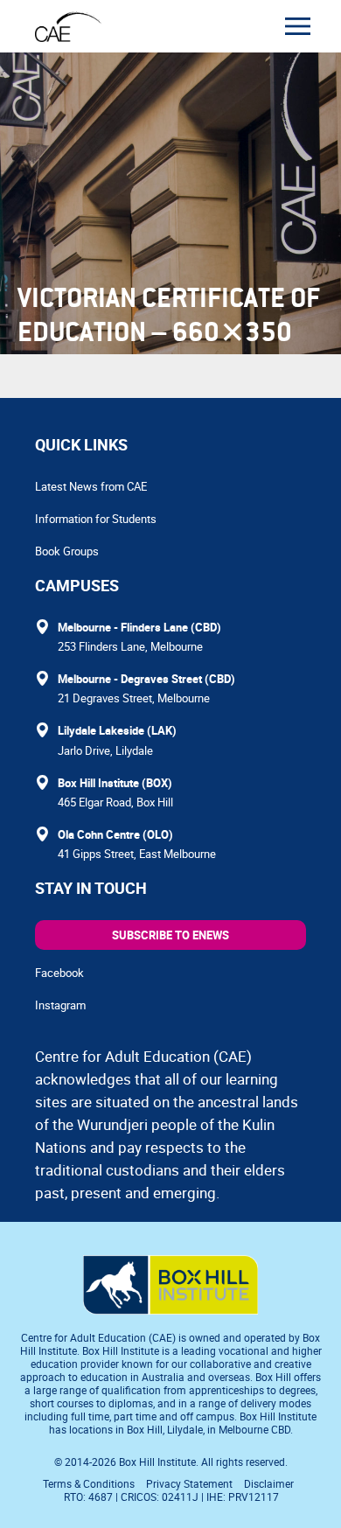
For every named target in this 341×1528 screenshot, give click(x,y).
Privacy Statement (189, 1483)
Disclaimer (269, 1483)
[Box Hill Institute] (170, 1309)
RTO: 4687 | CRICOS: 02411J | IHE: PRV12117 (173, 1497)
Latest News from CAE (91, 486)
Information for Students (96, 519)
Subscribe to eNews (170, 935)
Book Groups (67, 551)
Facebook (59, 972)
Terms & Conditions (89, 1483)
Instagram (60, 1005)
